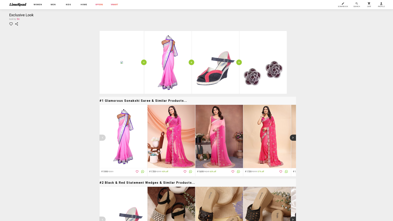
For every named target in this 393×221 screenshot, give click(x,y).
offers (99, 4)
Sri (18, 19)
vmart (114, 4)
